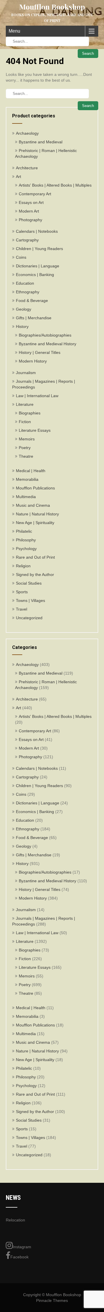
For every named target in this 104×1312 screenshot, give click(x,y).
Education (25, 283)
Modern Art (29, 211)
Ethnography (27, 292)
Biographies (29, 413)
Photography (30, 219)
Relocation (15, 1220)
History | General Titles (39, 352)
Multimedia (26, 496)
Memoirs (27, 439)
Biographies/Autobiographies (45, 335)
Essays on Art (31, 202)
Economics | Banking (35, 274)
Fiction (25, 421)
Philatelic (24, 531)
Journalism (26, 372)
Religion (23, 566)
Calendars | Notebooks (37, 231)
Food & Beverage (32, 300)
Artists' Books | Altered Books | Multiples (55, 185)
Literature (25, 404)
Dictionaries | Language (37, 266)
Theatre (26, 456)
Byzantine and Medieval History (47, 343)
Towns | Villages (30, 600)
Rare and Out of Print (35, 557)
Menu (14, 31)
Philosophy (26, 540)
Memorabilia (27, 479)
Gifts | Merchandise (33, 318)
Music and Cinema (33, 505)
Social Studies (29, 583)
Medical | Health (30, 470)
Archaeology (27, 133)
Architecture (27, 168)
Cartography (27, 240)
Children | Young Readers (39, 248)
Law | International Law (37, 395)
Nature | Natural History (37, 514)
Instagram (22, 1247)
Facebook (19, 1257)
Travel (21, 609)
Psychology (26, 548)
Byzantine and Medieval (40, 142)
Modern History (33, 361)
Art (18, 176)
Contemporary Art (35, 194)
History (22, 326)
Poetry (25, 447)
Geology (23, 309)
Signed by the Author (35, 574)
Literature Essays (35, 430)
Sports (22, 592)
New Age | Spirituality (35, 522)
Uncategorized (29, 617)
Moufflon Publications (35, 488)
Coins (21, 257)
